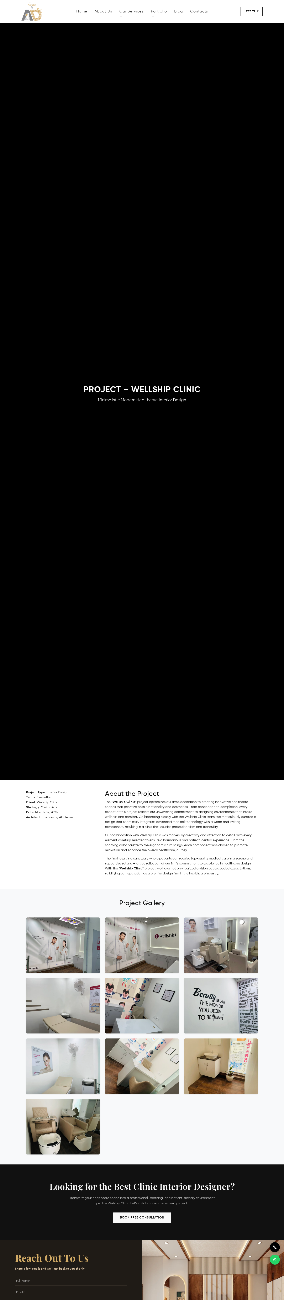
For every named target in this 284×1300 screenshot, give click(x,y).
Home (81, 11)
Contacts (199, 11)
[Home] (47, 11)
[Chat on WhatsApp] (275, 1260)
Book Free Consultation (142, 1217)
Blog (178, 11)
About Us (103, 11)
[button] (252, 11)
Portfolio (159, 11)
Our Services (131, 11)
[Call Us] (275, 1247)
